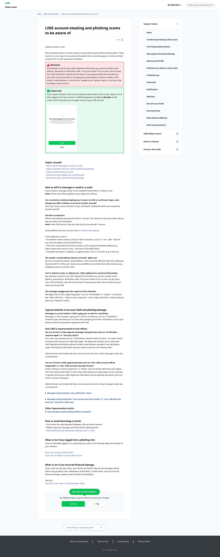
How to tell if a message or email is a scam (64, 166)
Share (118, 40)
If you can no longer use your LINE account (63, 455)
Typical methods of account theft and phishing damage (70, 169)
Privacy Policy (123, 541)
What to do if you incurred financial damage (65, 178)
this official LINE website (88, 230)
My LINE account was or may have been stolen (65, 483)
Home (39, 14)
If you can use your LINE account (59, 452)
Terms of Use (102, 541)
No (98, 504)
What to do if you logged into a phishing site (65, 175)
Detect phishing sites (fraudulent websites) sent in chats (70, 430)
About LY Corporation (79, 541)
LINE (7, 3)
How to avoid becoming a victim (59, 172)
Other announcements (51, 14)
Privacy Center (144, 541)
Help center (11, 7)
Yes (74, 504)
